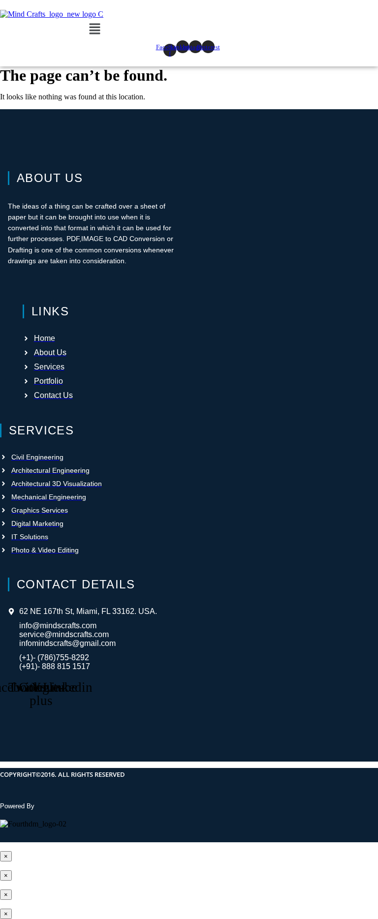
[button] (94, 29)
